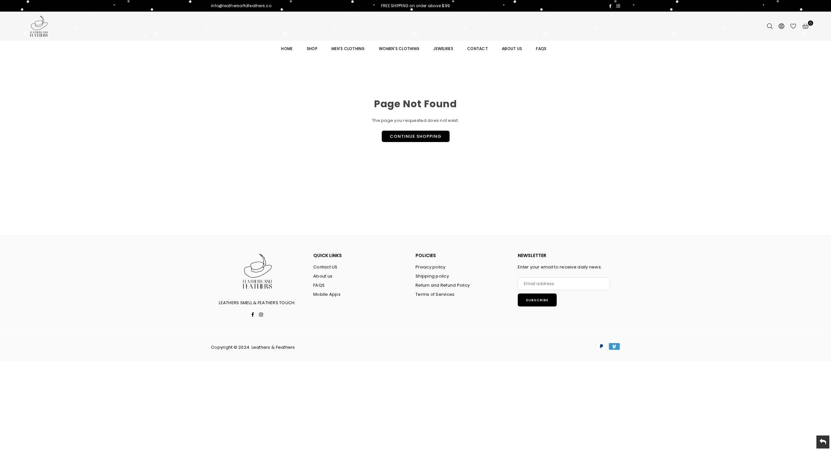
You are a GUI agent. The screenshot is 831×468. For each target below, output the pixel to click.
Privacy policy (431, 267)
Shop (312, 48)
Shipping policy (432, 276)
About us (322, 276)
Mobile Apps (327, 294)
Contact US (325, 267)
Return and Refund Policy (443, 285)
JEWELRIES (443, 48)
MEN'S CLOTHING (348, 48)
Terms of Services (435, 294)
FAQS (541, 48)
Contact (477, 48)
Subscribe (537, 300)
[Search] (769, 26)
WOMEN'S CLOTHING (399, 48)
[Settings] (781, 26)
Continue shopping (415, 136)
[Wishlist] (793, 26)
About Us (512, 48)
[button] (806, 26)
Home (286, 48)
